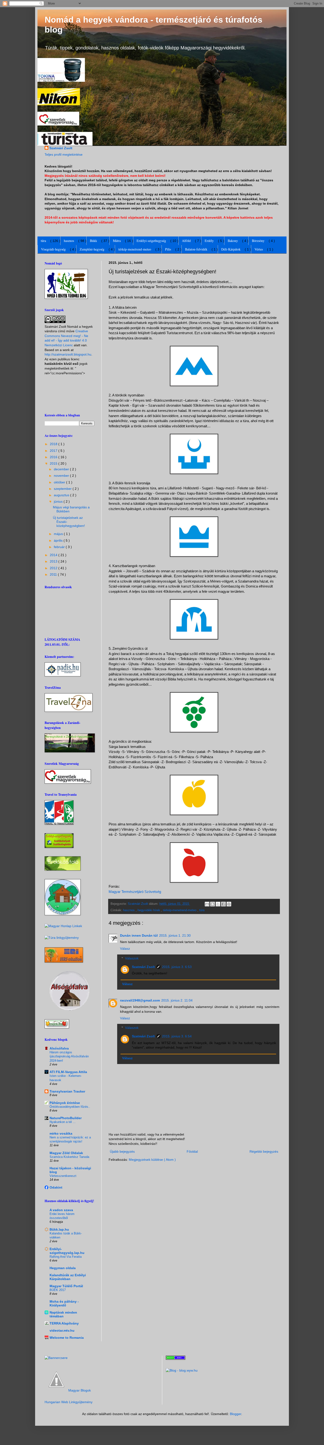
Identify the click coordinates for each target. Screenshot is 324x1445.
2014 (54, 555)
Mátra (117, 240)
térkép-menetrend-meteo (134, 249)
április (59, 540)
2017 (54, 451)
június (59, 501)
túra (43, 240)
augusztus (62, 495)
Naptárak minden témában (63, 1314)
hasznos (69, 240)
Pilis (168, 249)
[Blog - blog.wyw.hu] (182, 1370)
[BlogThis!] (212, 904)
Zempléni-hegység (92, 249)
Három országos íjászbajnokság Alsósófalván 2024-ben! (69, 1056)
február (60, 547)
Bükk (93, 240)
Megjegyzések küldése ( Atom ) (152, 1159)
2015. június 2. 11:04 (177, 1000)
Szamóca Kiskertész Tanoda (69, 1157)
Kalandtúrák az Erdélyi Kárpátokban (68, 1277)
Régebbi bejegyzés (264, 1151)
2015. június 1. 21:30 (175, 935)
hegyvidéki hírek (149, 910)
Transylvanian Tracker (67, 1091)
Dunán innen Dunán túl (139, 935)
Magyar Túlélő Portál (66, 1286)
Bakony (233, 240)
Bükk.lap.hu (59, 1229)
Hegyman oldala (63, 1268)
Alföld (186, 240)
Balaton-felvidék (196, 249)
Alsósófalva (59, 1048)
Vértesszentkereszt (63, 1176)
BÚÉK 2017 (58, 1290)
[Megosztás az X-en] (218, 904)
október (60, 482)
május (59, 534)
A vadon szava (61, 1210)
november (62, 475)
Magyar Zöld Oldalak (66, 1153)
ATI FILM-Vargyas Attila (68, 1072)
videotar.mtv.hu (62, 1330)
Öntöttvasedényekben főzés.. (70, 1106)
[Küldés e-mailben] (207, 904)
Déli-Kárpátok (231, 249)
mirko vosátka (61, 1133)
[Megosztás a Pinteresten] (229, 904)
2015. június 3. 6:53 (177, 967)
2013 (54, 561)
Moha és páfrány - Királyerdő (64, 1303)
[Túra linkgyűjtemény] (62, 937)
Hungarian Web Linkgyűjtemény (69, 1402)
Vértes (259, 249)
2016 (54, 457)
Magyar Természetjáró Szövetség (135, 892)
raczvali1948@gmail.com (140, 1000)
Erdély (209, 240)
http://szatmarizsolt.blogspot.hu (68, 354)
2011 (54, 574)
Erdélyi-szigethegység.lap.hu (67, 1251)
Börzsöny (258, 240)
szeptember (63, 489)
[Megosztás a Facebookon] (223, 904)
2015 (54, 463)
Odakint (56, 1187)
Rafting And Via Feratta (66, 1256)
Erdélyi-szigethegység (151, 240)
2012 (54, 568)
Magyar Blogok (79, 1390)
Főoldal (192, 1151)
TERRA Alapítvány (64, 1323)
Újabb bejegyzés (122, 1151)
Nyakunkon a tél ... (63, 1122)
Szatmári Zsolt (60, 148)
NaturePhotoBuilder (66, 1118)
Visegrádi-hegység (53, 249)
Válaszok (132, 958)
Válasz (125, 948)
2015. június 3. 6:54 (177, 1036)
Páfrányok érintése (65, 1103)
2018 (54, 444)
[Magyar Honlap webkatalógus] (63, 926)
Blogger (235, 1414)
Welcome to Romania (67, 1337)
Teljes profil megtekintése (64, 154)
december (62, 469)
